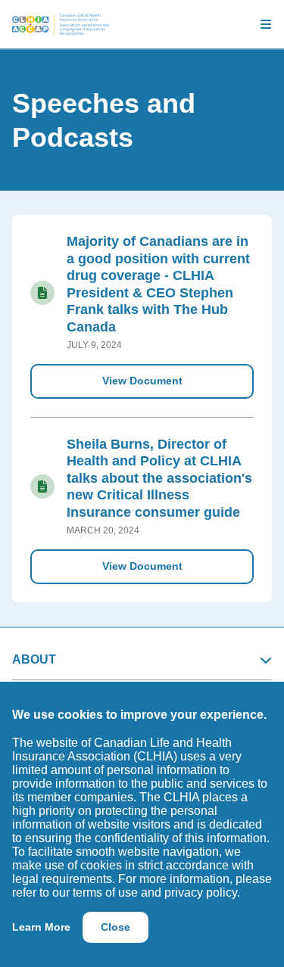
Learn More (41, 927)
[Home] (60, 24)
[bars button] (260, 24)
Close (115, 927)
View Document (142, 381)
